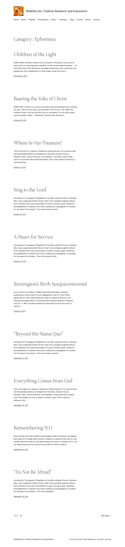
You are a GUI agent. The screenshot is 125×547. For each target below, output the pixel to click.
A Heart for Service (33, 237)
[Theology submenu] (67, 19)
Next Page (106, 515)
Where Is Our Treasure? (38, 143)
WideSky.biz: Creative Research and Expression (56, 11)
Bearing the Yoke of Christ (40, 98)
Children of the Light (35, 54)
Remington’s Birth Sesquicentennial (50, 284)
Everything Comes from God (43, 381)
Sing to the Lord (30, 190)
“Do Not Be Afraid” (33, 472)
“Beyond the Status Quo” (38, 334)
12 (21, 515)
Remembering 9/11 (33, 428)
